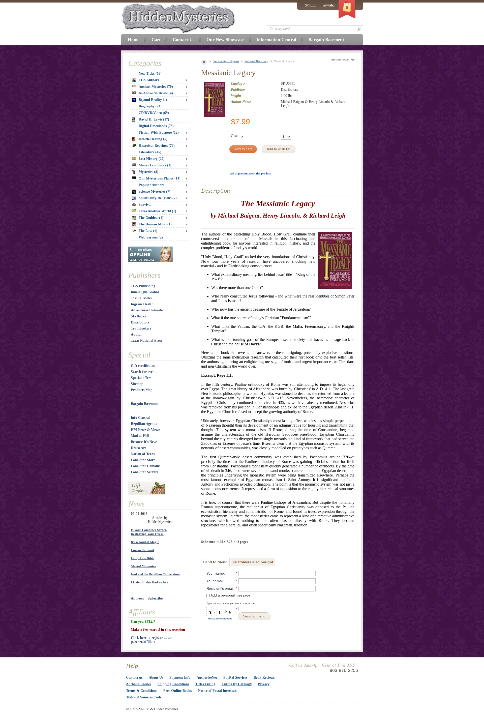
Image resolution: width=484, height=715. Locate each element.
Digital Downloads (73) (156, 126)
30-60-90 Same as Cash (143, 697)
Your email (214, 581)
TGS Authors (149, 80)
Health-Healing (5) (153, 139)
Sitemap (137, 384)
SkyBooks (138, 316)
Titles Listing (205, 684)
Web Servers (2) (151, 237)
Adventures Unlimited (148, 310)
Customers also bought (253, 562)
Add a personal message (230, 595)
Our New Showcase (225, 39)
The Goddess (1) (151, 218)
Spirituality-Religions (226, 61)
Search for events (144, 372)
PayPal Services (235, 677)
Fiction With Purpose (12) (159, 132)
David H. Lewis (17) (154, 119)
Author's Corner (138, 684)
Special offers (141, 378)
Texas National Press (146, 340)
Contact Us (183, 39)
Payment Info (179, 677)
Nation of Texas (143, 454)
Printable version (340, 59)
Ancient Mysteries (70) (156, 86)
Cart (156, 39)
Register (329, 5)
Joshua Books (141, 298)
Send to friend (215, 562)
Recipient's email (219, 588)
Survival (145, 204)
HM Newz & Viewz (145, 430)
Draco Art (138, 448)
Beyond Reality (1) (153, 100)
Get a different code (220, 618)
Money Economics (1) (155, 165)
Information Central (276, 39)
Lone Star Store (143, 460)
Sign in (310, 5)
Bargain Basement (145, 404)
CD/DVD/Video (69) (154, 113)
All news (137, 598)
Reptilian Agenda (144, 424)
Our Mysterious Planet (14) (159, 178)
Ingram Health (142, 304)
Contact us (134, 677)
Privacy (263, 684)
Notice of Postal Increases (217, 691)
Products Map (142, 390)
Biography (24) (150, 106)
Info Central (140, 418)
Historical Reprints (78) (157, 145)
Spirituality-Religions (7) (158, 198)
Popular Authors (151, 185)
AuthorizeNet (207, 677)
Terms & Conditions (141, 691)
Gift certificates (143, 366)
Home (133, 39)
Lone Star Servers (144, 472)
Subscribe (155, 598)
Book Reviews (264, 677)
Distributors (140, 322)
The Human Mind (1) (155, 224)
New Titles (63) (150, 73)
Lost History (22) (152, 159)
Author (136, 334)
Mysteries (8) (148, 172)
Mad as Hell (140, 436)
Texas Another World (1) (157, 211)
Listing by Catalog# (237, 684)
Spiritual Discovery (256, 61)
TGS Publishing (143, 286)
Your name (215, 573)
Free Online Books (177, 691)
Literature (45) (150, 152)
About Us (156, 677)
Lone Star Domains (145, 466)
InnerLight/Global (145, 292)
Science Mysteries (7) (154, 191)
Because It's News (144, 442)
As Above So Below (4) (156, 93)
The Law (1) (148, 231)
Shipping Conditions (173, 684)
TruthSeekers (141, 328)
